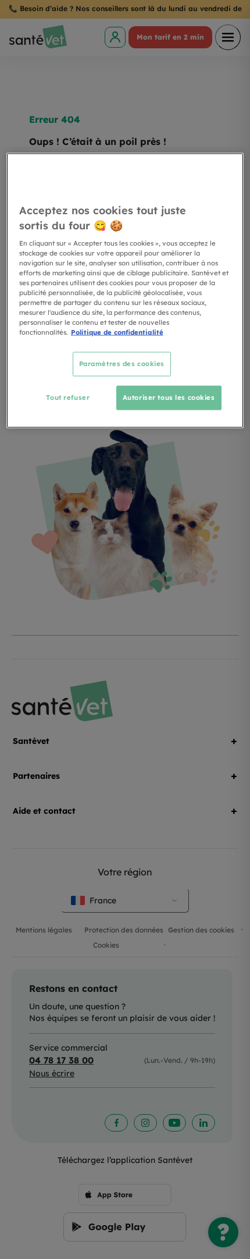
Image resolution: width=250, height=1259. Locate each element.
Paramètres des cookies (122, 364)
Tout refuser (68, 397)
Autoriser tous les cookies (169, 397)
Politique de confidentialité (117, 332)
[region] (125, 290)
